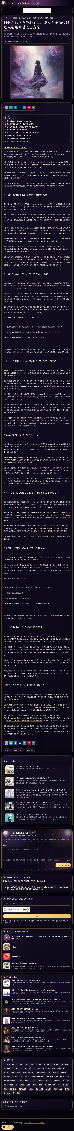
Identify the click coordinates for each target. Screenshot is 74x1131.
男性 (5, 1089)
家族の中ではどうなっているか (13, 1081)
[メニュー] (38, 3)
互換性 (13, 1072)
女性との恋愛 (23, 1076)
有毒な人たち (30, 750)
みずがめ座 (51, 1068)
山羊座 (33, 1081)
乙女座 (6, 1072)
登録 (37, 916)
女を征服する (8, 1076)
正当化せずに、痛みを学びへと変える (19, 135)
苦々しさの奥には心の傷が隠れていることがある (23, 127)
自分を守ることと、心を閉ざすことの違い (20, 124)
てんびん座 (7, 1068)
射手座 (26, 1081)
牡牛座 (22, 1085)
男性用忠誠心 (22, 1089)
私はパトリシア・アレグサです (18, 877)
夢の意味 (63, 1072)
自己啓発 (15, 18)
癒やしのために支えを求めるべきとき (19, 141)
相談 (4, 845)
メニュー (7, 1127)
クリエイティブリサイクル (25, 1064)
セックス (38, 1064)
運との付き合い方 (9, 1093)
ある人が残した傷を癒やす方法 (17, 130)
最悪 (5, 1085)
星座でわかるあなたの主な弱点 (26, 766)
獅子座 (40, 1085)
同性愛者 (55, 1072)
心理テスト (47, 1081)
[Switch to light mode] (33, 3)
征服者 (40, 1081)
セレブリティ (64, 1064)
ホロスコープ (42, 1068)
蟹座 (55, 1089)
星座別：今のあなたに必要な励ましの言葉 (30, 814)
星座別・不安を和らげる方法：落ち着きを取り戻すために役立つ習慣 (40, 790)
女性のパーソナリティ (36, 1076)
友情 (48, 1072)
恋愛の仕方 (57, 1081)
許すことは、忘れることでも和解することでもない (23, 132)
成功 (68, 1081)
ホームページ (7, 18)
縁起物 (31, 1089)
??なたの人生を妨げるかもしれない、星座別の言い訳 (34, 802)
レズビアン (61, 1068)
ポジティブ (32, 1068)
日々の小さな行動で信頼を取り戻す (18, 138)
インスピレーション (18, 750)
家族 (68, 1076)
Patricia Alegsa (13, 41)
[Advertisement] (37, 10)
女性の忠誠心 (60, 1076)
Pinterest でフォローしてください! (15, 147)
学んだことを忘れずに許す (32, 536)
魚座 (18, 1093)
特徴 (34, 1085)
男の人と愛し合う (63, 1085)
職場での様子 (39, 1089)
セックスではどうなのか (51, 1064)
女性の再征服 (49, 1076)
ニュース (15, 1068)
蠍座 (60, 1089)
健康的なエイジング (28, 1072)
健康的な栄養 (41, 1072)
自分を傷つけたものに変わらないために (20, 121)
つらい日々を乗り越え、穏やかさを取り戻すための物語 (24, 721)
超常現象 (67, 1089)
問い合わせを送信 (63, 865)
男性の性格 (12, 1089)
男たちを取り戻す (50, 1085)
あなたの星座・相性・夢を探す (14, 1106)
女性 (16, 1076)
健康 (18, 1072)
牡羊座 (28, 1085)
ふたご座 (23, 1068)
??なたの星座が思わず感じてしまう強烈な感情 (32, 778)
